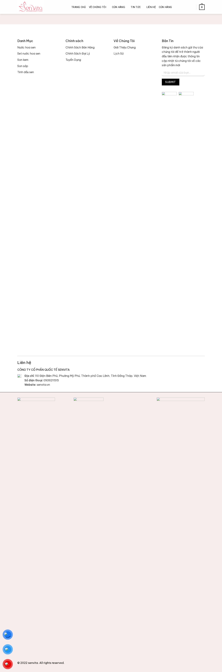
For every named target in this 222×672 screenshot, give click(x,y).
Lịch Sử (118, 53)
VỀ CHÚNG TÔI (97, 7)
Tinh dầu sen (25, 72)
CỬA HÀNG (118, 7)
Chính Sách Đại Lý (78, 53)
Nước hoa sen (26, 47)
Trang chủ (78, 7)
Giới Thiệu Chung (125, 47)
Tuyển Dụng (73, 59)
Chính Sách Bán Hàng (80, 47)
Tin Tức (136, 7)
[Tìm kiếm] (185, 7)
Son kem (22, 59)
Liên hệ (151, 7)
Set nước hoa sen (28, 53)
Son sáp (22, 66)
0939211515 (51, 380)
